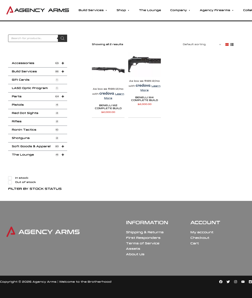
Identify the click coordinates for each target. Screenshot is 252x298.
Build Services (91, 10)
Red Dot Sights (35, 113)
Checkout (199, 238)
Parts (35, 96)
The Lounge (150, 10)
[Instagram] (235, 281)
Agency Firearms (215, 10)
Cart (194, 243)
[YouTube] (243, 281)
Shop (121, 10)
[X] (228, 281)
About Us (135, 254)
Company (178, 10)
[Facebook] (220, 281)
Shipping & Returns (145, 232)
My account (201, 232)
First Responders (143, 238)
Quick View (108, 83)
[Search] (62, 38)
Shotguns (35, 138)
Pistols (35, 104)
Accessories (35, 63)
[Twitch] (250, 281)
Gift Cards (34, 79)
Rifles (35, 121)
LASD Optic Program (34, 88)
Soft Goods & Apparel (35, 146)
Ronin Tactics (35, 129)
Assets (133, 248)
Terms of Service (142, 243)
